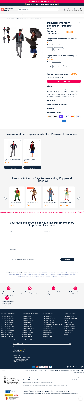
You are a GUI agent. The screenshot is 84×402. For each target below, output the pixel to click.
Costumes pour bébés (7, 322)
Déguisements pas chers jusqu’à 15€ (55, 276)
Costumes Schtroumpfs (49, 322)
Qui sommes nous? (69, 316)
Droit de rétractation (79, 372)
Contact (66, 320)
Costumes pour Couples (35, 18)
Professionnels (67, 332)
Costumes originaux (27, 318)
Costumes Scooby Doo (49, 320)
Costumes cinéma (26, 322)
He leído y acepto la (23, 346)
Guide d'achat (68, 322)
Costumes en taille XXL (7, 334)
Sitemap (66, 334)
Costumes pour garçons (7, 326)
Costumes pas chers (6, 332)
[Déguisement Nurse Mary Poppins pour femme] (32, 149)
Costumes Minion (47, 334)
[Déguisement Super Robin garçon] (17, 194)
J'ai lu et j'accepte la (22, 259)
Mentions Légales (54, 370)
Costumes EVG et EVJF (7, 316)
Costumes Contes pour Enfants (46, 272)
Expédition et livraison (69, 324)
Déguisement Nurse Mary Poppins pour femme (30, 160)
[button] (80, 9)
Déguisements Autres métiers (40, 274)
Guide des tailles (68, 330)
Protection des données (31, 370)
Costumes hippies (26, 334)
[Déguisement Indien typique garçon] (33, 194)
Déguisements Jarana (12, 18)
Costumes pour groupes (7, 318)
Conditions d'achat (64, 370)
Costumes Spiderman (48, 332)
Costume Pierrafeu (47, 336)
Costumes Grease (47, 326)
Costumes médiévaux (27, 332)
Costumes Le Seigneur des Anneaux (52, 324)
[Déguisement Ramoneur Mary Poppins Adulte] (13, 149)
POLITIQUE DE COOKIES (43, 370)
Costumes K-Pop (47, 316)
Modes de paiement (69, 326)
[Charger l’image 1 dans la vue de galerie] (6, 31)
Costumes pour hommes (7, 328)
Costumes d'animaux (27, 326)
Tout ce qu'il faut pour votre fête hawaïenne (42, 4)
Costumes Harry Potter (49, 318)
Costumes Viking (26, 330)
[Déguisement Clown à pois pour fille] (67, 194)
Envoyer (67, 259)
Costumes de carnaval (23, 18)
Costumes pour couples (7, 320)
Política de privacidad (28, 259)
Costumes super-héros (28, 328)
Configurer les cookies (78, 370)
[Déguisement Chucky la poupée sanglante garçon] (50, 194)
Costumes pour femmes (7, 330)
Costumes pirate (26, 324)
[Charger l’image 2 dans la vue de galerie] (6, 39)
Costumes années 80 (27, 320)
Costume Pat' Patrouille (49, 328)
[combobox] (38, 9)
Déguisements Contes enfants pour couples (31, 276)
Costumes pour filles (6, 324)
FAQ (71, 370)
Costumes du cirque (27, 336)
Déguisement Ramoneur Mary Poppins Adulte (13, 160)
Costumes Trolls (47, 330)
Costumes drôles (26, 316)
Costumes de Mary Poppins (64, 272)
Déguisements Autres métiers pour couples (62, 274)
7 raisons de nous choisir (70, 318)
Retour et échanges (69, 328)
